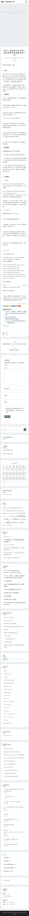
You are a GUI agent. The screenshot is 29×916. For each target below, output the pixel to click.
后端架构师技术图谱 (9, 824)
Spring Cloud (5, 516)
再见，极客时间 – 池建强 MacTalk (12, 557)
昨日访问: (6, 861)
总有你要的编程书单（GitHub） (12, 819)
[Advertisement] (14, 32)
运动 (6, 525)
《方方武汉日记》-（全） (10, 796)
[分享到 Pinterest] (20, 306)
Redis (11, 513)
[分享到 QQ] (3, 306)
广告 (12, 519)
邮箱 (5, 395)
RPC (14, 513)
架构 (8, 522)
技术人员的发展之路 (11, 317)
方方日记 (4, 522)
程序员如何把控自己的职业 (12, 319)
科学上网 (6, 814)
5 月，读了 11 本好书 (9, 544)
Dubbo (8, 508)
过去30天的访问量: (8, 867)
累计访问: (6, 871)
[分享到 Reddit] (18, 306)
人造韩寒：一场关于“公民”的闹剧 (12, 801)
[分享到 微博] (5, 306)
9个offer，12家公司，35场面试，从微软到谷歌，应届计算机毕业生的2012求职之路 (16, 313)
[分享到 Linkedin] (12, 306)
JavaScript (23, 508)
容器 (6, 519)
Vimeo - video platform (9, 714)
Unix (8, 516)
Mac (19, 511)
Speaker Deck (7, 695)
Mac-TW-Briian (7, 704)
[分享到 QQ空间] (10, 306)
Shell (19, 513)
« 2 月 (4, 483)
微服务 (15, 519)
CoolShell (19, 57)
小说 (10, 519)
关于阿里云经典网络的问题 (10, 844)
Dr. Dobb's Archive (8, 689)
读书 (4, 525)
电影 (11, 522)
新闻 (24, 519)
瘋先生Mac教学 (7, 723)
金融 (8, 525)
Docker (5, 508)
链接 (11, 450)
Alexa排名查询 (6, 880)
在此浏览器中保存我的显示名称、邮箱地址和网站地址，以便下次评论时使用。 (15, 410)
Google (7, 325)
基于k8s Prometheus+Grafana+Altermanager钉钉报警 (14, 832)
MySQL (22, 511)
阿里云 (10, 525)
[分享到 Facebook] (14, 306)
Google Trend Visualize (9, 701)
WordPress (19, 912)
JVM (4, 510)
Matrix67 (6, 720)
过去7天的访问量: (8, 864)
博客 (24, 516)
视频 (21, 522)
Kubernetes (10, 511)
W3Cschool (6, 698)
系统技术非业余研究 (9, 683)
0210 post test (7, 536)
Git (11, 508)
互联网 (20, 516)
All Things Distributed (9, 680)
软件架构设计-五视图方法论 (11, 839)
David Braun (7, 711)
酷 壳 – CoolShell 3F (8, 2)
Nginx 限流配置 (7, 596)
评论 (5, 368)
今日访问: (6, 857)
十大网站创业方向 (8, 581)
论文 (24, 522)
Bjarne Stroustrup (8, 717)
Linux (16, 511)
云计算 (6, 332)
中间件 (11, 516)
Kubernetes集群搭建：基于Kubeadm (13, 589)
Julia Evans (6, 707)
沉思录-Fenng (7, 692)
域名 (4, 519)
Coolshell (6, 677)
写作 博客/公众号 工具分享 (10, 599)
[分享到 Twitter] (16, 306)
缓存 (14, 522)
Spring (23, 513)
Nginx (4, 513)
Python (8, 513)
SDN (16, 513)
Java (19, 508)
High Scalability (7, 686)
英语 (19, 522)
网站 (5, 402)
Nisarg (14, 914)
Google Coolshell (8, 674)
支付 (19, 519)
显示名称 (7, 388)
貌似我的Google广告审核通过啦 (11, 592)
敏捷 (22, 519)
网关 (17, 522)
